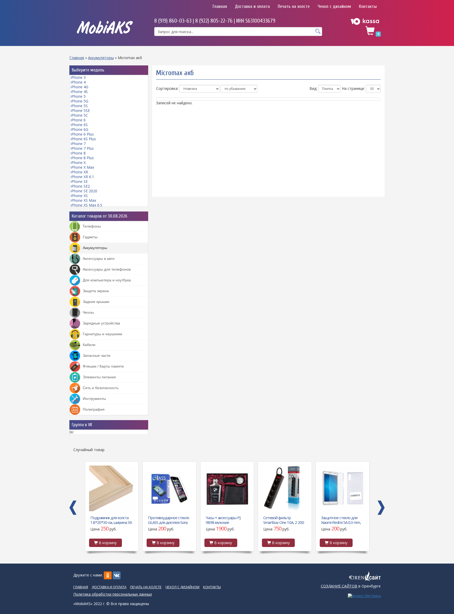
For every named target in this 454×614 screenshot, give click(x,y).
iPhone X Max (82, 167)
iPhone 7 (78, 143)
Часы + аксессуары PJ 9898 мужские (165, 519)
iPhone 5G (79, 101)
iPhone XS (79, 195)
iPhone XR (79, 171)
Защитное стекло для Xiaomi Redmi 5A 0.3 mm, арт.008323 (283, 519)
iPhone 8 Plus (82, 157)
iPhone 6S (79, 124)
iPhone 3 (78, 77)
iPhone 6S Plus (83, 138)
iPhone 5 (78, 96)
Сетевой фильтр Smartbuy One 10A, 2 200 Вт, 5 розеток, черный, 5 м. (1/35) (225, 519)
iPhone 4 (78, 82)
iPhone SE (79, 181)
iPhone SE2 (80, 186)
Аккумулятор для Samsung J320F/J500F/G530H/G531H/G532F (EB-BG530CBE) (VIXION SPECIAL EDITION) (343, 519)
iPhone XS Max (83, 200)
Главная (220, 6)
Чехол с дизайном (334, 6)
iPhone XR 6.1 (82, 176)
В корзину (107, 542)
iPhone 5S (79, 105)
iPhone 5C (79, 115)
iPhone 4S (79, 91)
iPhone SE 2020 (84, 190)
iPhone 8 (78, 153)
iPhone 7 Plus (82, 148)
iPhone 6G (79, 129)
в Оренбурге (351, 586)
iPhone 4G (79, 86)
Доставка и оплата (252, 6)
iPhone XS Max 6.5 (86, 205)
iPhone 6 (78, 119)
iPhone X (78, 162)
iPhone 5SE (80, 110)
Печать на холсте (294, 6)
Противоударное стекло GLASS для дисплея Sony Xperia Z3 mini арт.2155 (110, 519)
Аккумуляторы (101, 57)
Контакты (368, 6)
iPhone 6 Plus (82, 134)
